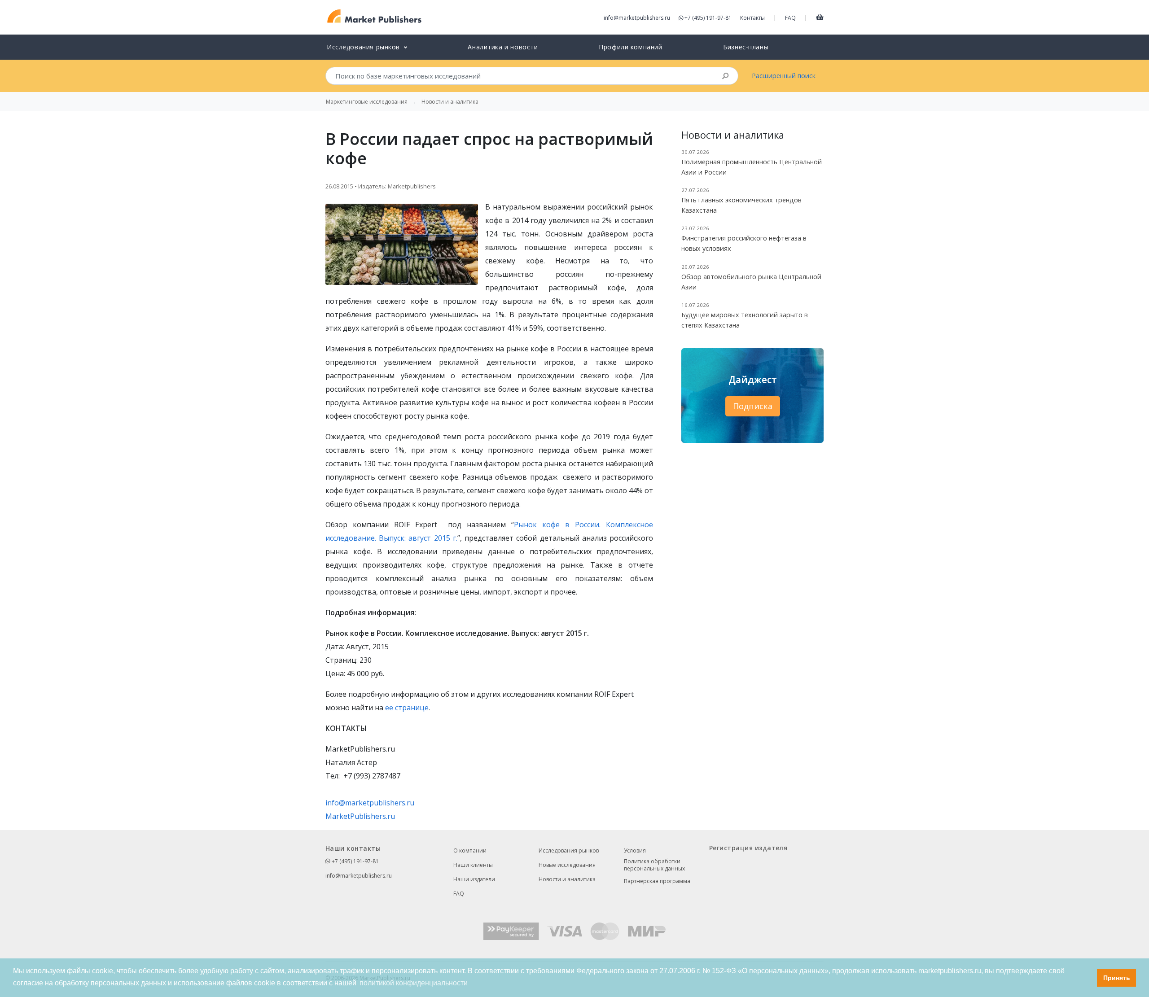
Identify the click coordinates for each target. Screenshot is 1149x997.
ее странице (407, 708)
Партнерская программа (657, 881)
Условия (635, 850)
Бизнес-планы (745, 47)
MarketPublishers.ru (360, 816)
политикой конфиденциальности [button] (414, 983)
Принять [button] (1116, 977)
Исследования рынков (569, 850)
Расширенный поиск (784, 75)
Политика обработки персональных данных (654, 865)
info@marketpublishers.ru (637, 18)
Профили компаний (630, 47)
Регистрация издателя (748, 848)
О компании (470, 850)
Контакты (752, 18)
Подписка (752, 406)
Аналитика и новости (503, 47)
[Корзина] (820, 17)
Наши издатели (474, 879)
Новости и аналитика (567, 879)
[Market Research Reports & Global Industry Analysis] (374, 16)
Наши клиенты (473, 865)
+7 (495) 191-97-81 (708, 18)
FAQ (790, 18)
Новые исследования (567, 865)
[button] (1088, 977)
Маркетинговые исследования (367, 102)
